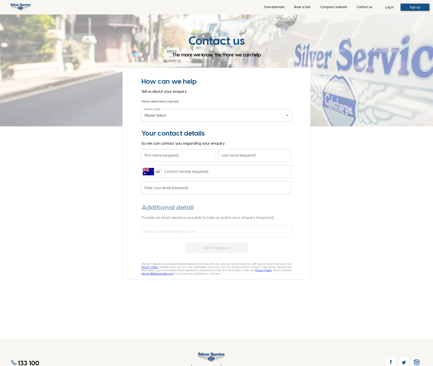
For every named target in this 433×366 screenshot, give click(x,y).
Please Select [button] (155, 115)
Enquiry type (152, 108)
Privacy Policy (150, 267)
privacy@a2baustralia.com (157, 273)
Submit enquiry (216, 247)
